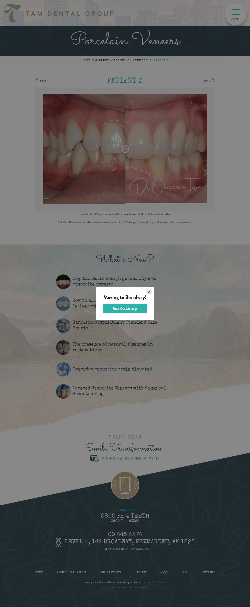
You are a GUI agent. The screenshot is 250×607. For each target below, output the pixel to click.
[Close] (149, 292)
